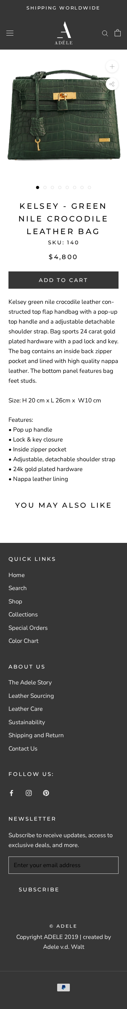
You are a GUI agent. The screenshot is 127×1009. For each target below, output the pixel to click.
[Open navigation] (9, 33)
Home (16, 575)
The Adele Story (30, 682)
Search (17, 588)
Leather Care (25, 709)
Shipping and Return (36, 735)
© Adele (63, 926)
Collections (23, 614)
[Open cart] (118, 32)
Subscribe (39, 889)
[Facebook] (11, 793)
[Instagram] (29, 793)
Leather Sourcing (31, 696)
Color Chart (23, 641)
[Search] (105, 33)
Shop (15, 601)
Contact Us (22, 749)
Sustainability (26, 722)
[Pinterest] (46, 793)
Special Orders (28, 628)
